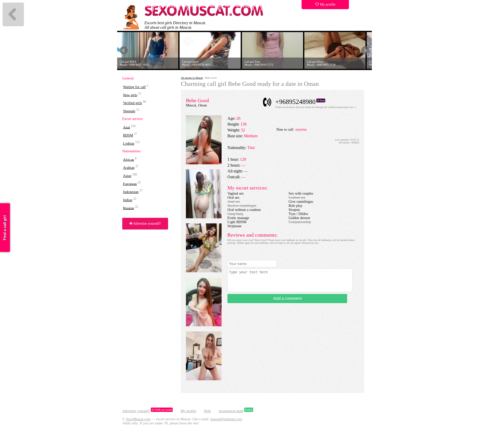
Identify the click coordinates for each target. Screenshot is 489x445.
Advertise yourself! (146, 223)
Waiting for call (134, 87)
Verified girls (132, 103)
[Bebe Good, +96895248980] (204, 163)
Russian (128, 208)
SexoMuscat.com (138, 419)
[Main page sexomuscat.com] (204, 15)
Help (207, 411)
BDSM (128, 135)
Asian (127, 176)
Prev (124, 50)
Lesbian (128, 143)
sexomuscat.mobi (231, 411)
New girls (130, 95)
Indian (127, 200)
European (130, 184)
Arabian (128, 168)
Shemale (129, 111)
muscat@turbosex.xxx (226, 419)
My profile (327, 4)
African (128, 159)
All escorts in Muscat (192, 77)
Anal (126, 127)
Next (365, 50)
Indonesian (131, 192)
